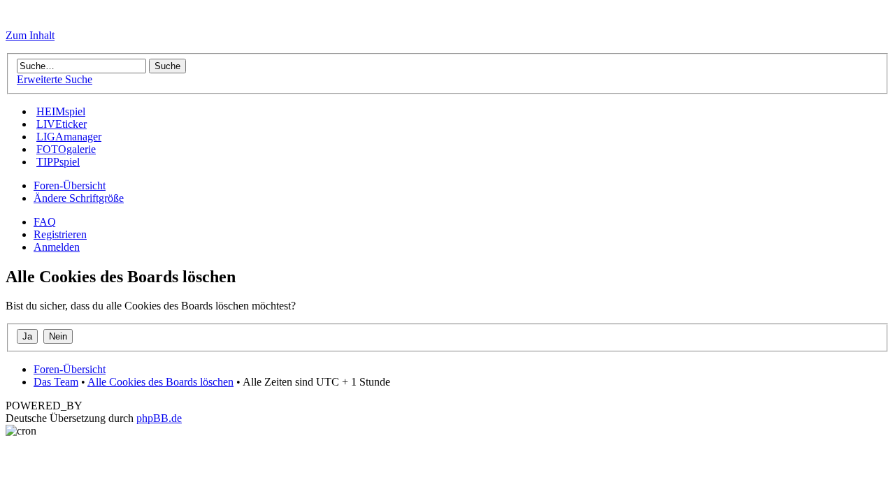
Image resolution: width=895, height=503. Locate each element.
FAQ (45, 222)
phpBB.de (159, 418)
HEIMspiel (60, 111)
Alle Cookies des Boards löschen (160, 382)
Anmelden (57, 247)
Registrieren (60, 234)
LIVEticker (61, 124)
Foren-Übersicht (70, 185)
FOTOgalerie (66, 149)
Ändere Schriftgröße (79, 198)
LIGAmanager (68, 137)
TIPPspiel (58, 162)
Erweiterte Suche (54, 79)
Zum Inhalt (30, 35)
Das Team (56, 382)
